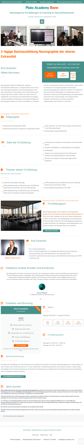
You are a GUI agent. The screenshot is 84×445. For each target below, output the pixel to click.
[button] (42, 21)
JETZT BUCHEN (21, 345)
